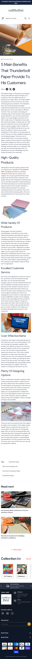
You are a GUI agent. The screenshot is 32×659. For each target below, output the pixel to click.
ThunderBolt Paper (13, 656)
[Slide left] (1, 586)
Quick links (4, 633)
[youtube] (7, 613)
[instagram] (12, 613)
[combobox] (16, 18)
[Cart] (29, 18)
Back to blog (17, 549)
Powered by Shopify (22, 656)
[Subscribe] (29, 624)
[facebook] (2, 613)
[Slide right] (31, 586)
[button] (3, 18)
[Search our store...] (25, 18)
